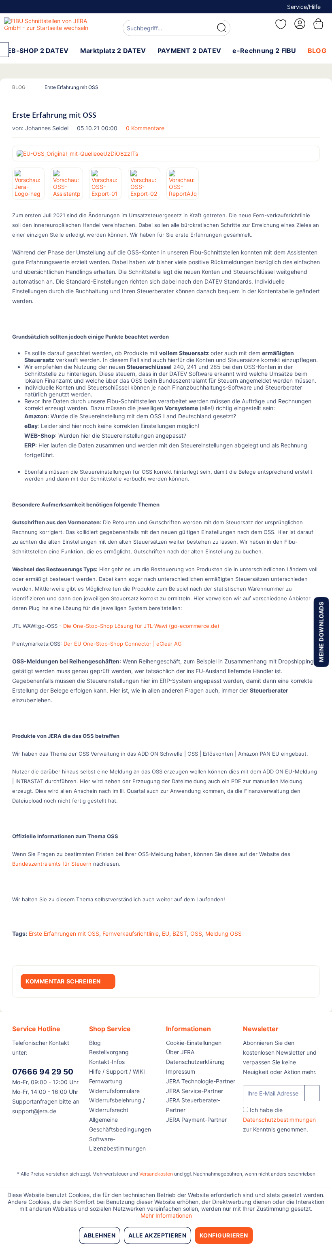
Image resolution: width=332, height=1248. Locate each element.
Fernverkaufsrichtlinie (130, 933)
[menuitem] (177, 28)
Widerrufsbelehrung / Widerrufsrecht (117, 1105)
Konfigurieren (224, 1235)
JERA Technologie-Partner (200, 1081)
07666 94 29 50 (42, 1071)
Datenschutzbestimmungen (279, 1119)
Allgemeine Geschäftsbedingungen (120, 1124)
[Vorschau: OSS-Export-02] (144, 183)
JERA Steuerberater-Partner (193, 1105)
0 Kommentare (145, 128)
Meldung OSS (223, 933)
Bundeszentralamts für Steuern (52, 863)
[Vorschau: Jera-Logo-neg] (28, 183)
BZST (179, 933)
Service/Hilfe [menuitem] (303, 6)
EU (165, 933)
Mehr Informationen (166, 1215)
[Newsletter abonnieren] (311, 1093)
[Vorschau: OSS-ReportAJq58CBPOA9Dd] (182, 183)
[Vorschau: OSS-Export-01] (105, 183)
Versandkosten (156, 1174)
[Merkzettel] (279, 24)
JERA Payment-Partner (196, 1119)
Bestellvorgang (109, 1052)
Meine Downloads (320, 632)
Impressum (180, 1071)
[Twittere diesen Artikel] (299, 949)
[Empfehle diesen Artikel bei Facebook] (313, 949)
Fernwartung (105, 1081)
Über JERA (180, 1052)
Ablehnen (99, 1235)
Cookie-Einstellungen (193, 1042)
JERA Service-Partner (194, 1090)
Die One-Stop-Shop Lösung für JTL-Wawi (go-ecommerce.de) (141, 626)
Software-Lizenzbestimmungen (117, 1144)
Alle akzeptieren (157, 1235)
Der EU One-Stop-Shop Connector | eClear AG (123, 643)
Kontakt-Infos (107, 1061)
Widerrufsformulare (114, 1090)
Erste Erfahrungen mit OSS (64, 933)
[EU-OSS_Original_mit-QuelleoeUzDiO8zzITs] (166, 153)
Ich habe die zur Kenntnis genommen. (279, 1119)
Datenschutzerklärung (195, 1061)
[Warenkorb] (319, 23)
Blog (95, 1042)
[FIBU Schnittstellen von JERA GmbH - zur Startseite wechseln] (50, 27)
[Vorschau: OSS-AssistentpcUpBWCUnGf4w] (67, 183)
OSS (196, 933)
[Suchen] (221, 28)
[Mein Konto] (299, 23)
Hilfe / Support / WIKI (117, 1071)
